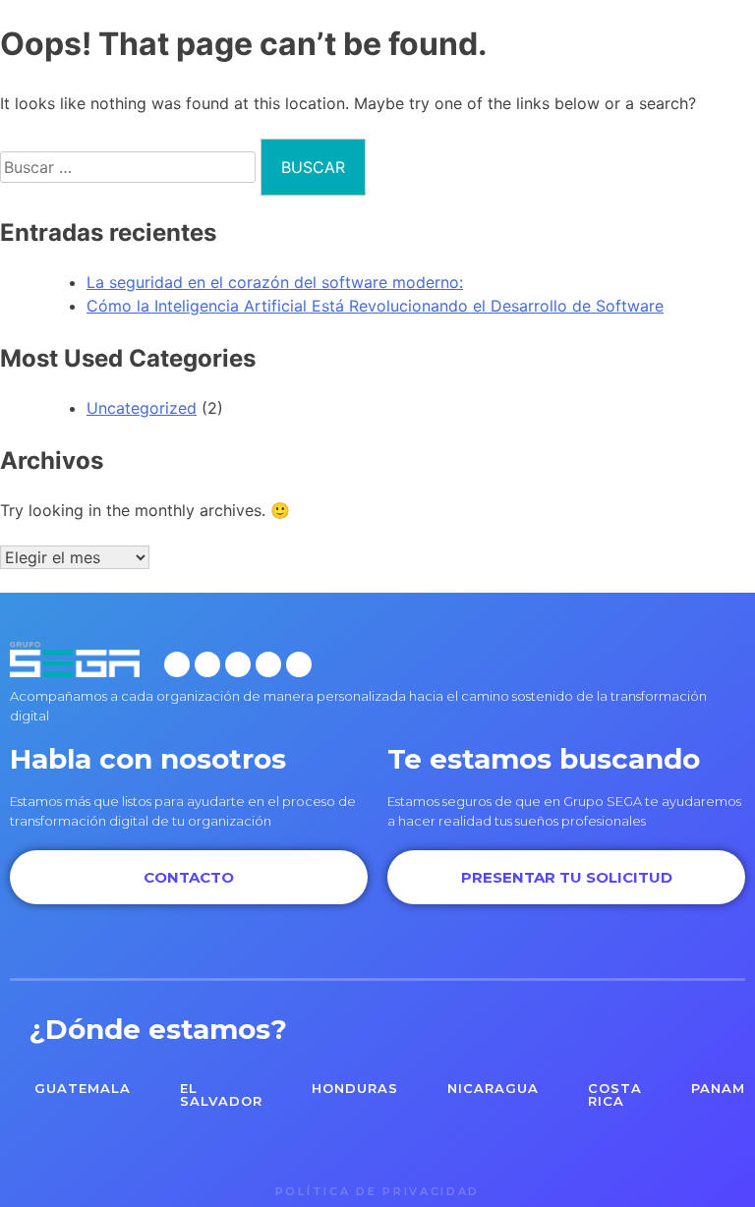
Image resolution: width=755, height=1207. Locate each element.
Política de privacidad (377, 1191)
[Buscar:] (130, 167)
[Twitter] (238, 664)
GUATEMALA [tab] (82, 1088)
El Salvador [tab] (221, 1094)
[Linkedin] (268, 664)
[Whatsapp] (299, 664)
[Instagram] (207, 664)
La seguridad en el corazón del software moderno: (275, 282)
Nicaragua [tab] (493, 1088)
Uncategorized (142, 408)
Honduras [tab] (355, 1088)
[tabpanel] (377, 1147)
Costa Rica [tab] (615, 1094)
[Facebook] (177, 664)
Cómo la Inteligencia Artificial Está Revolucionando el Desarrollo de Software (375, 306)
